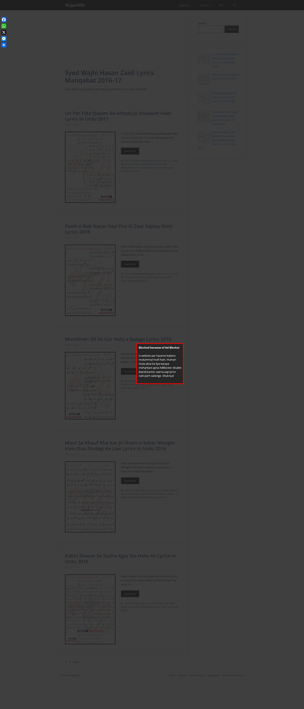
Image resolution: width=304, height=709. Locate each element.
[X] (4, 32)
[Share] (4, 45)
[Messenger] (4, 38)
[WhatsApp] (4, 26)
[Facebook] (4, 19)
